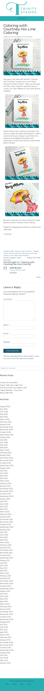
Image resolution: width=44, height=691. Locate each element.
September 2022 (6, 527)
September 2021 (6, 558)
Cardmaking (25, 253)
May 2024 (4, 476)
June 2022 (4, 535)
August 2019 (5, 622)
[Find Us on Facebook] (37, 684)
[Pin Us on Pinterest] (24, 687)
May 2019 (4, 630)
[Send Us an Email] (34, 684)
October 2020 (5, 586)
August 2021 (5, 560)
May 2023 (4, 507)
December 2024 (6, 458)
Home (7, 684)
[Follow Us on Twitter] (39, 684)
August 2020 (5, 591)
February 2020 (6, 607)
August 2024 (5, 468)
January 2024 (5, 486)
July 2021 (3, 563)
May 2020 (4, 599)
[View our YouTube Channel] (19, 687)
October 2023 (5, 494)
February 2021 (5, 576)
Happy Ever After (34, 258)
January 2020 (5, 609)
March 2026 (4, 419)
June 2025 (4, 442)
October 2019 (5, 617)
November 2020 (6, 584)
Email (6, 334)
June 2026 (4, 412)
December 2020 (6, 581)
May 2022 (4, 537)
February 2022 (5, 545)
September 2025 (6, 435)
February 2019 (5, 637)
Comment (8, 299)
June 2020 (4, 596)
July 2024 (3, 471)
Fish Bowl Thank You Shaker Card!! (13, 388)
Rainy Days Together (15, 86)
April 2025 (4, 448)
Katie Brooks (15, 268)
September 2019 (6, 619)
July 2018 (3, 655)
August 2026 (5, 407)
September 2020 (7, 589)
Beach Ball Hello (6, 393)
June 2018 (4, 658)
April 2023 (4, 509)
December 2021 (6, 550)
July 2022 (3, 532)
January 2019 (5, 640)
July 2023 (3, 501)
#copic (5, 253)
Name (6, 325)
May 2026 (4, 414)
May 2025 (4, 445)
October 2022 (5, 525)
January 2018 (5, 663)
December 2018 (6, 642)
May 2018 (4, 660)
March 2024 (4, 481)
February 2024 (5, 483)
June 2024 (4, 473)
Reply (38, 277)
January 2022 (5, 548)
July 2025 (3, 440)
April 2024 (4, 478)
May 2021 (3, 568)
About (14, 684)
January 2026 (5, 424)
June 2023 (4, 504)
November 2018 (6, 645)
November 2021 (6, 553)
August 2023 (5, 499)
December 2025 (6, 427)
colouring (33, 253)
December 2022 (6, 519)
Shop (29, 684)
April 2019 (4, 632)
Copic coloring (26, 251)
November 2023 (6, 491)
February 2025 (5, 453)
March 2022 (4, 542)
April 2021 (3, 571)
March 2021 (4, 573)
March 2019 (4, 635)
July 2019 (3, 625)
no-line (11, 255)
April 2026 (4, 417)
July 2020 (4, 594)
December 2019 (6, 612)
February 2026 (5, 422)
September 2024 (6, 466)
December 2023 (6, 489)
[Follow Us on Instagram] (22, 687)
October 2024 (5, 463)
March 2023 (4, 512)
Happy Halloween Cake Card (11, 385)
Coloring (17, 251)
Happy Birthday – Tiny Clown (11, 390)
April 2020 (4, 601)
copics (5, 255)
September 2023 (6, 496)
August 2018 (5, 653)
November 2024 (6, 460)
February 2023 (5, 514)
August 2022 (5, 530)
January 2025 (5, 455)
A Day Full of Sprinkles (8, 383)
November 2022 (6, 522)
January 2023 (5, 517)
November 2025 (6, 430)
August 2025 (5, 437)
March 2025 (4, 450)
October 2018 (5, 648)
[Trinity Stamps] (22, 8)
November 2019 (6, 614)
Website (6, 342)
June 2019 (4, 627)
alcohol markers (14, 253)
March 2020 (4, 604)
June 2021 (4, 566)
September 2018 (6, 650)
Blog (12, 251)
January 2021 (5, 578)
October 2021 (5, 555)
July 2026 (3, 409)
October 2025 (5, 432)
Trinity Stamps (27, 37)
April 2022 (4, 540)
